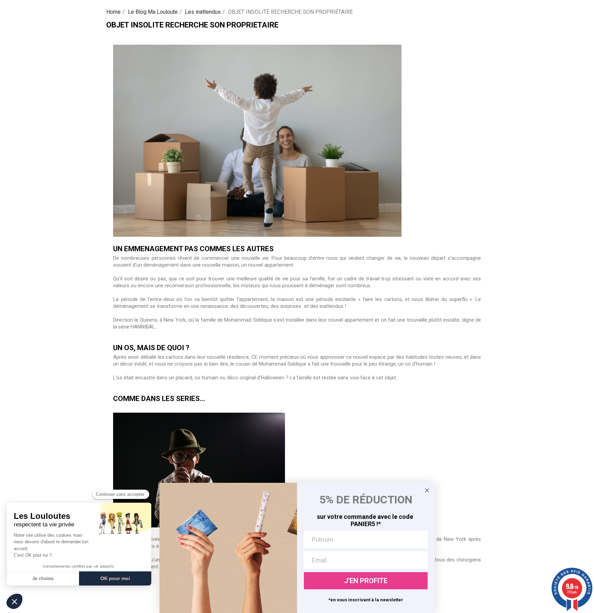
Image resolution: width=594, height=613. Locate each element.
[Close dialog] (427, 490)
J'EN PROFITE (365, 581)
